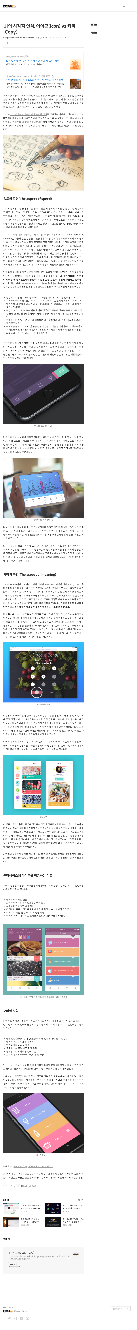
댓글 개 (6, 1239)
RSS (14, 1307)
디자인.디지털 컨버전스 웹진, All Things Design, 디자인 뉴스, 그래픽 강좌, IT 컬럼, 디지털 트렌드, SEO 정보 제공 (40, 1257)
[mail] (27, 1318)
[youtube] (21, 1318)
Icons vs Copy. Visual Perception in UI (33, 1166)
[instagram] (15, 1318)
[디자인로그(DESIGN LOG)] (10, 5)
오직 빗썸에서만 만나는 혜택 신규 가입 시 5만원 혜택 (33, 60)
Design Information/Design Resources (18, 37)
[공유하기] (11, 1186)
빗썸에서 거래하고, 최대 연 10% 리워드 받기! (26, 64)
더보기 (81, 1200)
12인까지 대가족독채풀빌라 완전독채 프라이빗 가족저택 (34, 80)
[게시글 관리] (14, 1186)
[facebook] (4, 1318)
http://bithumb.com (15, 57)
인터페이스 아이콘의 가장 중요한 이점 (28, 114)
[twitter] (9, 1318)
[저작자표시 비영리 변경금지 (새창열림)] (32, 1186)
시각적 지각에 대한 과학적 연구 (18, 234)
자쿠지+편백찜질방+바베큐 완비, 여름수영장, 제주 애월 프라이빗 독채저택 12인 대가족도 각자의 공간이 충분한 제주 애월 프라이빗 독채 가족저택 (35, 85)
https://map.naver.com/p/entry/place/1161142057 (28, 76)
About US (7, 1307)
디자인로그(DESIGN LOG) (21, 1252)
